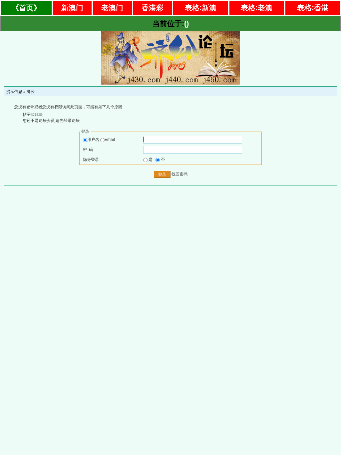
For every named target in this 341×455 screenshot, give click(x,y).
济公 (31, 91)
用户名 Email (101, 139)
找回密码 (179, 174)
